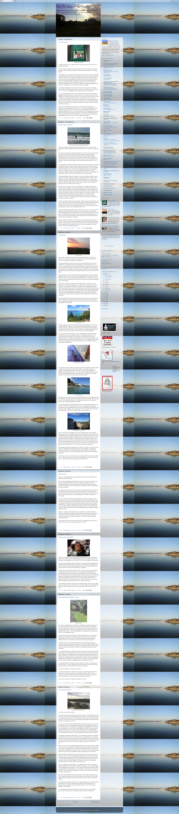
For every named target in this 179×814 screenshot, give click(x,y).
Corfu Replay (62, 235)
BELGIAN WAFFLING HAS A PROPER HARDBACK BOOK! (110, 152)
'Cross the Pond (107, 130)
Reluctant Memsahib (108, 67)
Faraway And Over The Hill (109, 148)
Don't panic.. (107, 114)
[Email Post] (84, 117)
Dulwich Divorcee (108, 70)
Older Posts (95, 802)
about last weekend (108, 147)
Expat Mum (106, 104)
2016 (105, 273)
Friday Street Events (106, 263)
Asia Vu (105, 138)
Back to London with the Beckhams (110, 234)
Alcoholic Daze (107, 60)
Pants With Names (108, 194)
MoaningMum (107, 121)
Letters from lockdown (108, 96)
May (106, 284)
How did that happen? (108, 92)
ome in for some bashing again (91, 209)
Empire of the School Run (65, 125)
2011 (105, 299)
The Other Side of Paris (109, 188)
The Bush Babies (108, 190)
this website (88, 99)
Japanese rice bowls (108, 99)
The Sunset (106, 68)
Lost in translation (108, 158)
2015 (105, 292)
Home (75, 802)
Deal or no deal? (107, 178)
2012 (105, 297)
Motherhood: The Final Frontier (111, 170)
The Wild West (106, 181)
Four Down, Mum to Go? (109, 142)
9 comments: (78, 682)
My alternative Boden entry (114, 217)
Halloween (106, 119)
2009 (105, 303)
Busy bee (105, 61)
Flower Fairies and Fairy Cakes (111, 161)
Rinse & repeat (107, 79)
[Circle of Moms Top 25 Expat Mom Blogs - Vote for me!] (111, 256)
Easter (105, 131)
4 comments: (78, 467)
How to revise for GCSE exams (110, 102)
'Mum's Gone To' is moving (109, 156)
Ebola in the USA (107, 175)
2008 (105, 305)
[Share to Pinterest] (91, 118)
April (106, 286)
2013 (105, 296)
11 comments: (78, 117)
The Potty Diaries (108, 78)
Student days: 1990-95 (113, 225)
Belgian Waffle (107, 111)
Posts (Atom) (67, 804)
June (106, 282)
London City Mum (108, 91)
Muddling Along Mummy (109, 166)
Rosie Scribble (107, 108)
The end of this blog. (108, 76)
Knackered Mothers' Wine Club (111, 63)
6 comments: (78, 228)
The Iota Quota (107, 133)
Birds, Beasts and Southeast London (68, 597)
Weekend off (106, 159)
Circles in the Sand (62, 90)
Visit (107, 250)
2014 (105, 294)
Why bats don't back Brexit (65, 537)
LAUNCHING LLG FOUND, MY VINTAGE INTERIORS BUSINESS (111, 89)
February (107, 288)
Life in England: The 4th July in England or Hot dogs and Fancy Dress (111, 140)
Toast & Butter (107, 98)
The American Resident (109, 183)
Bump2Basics (107, 74)
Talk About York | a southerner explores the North (111, 82)
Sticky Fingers (107, 101)
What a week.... (62, 474)
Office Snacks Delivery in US (109, 109)
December (107, 275)
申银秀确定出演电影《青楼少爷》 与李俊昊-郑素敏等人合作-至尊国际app (111, 84)
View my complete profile (107, 55)
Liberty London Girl (108, 87)
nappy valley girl (114, 41)
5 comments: (78, 590)
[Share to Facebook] (90, 118)
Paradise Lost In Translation (110, 180)
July (106, 280)
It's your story (105, 261)
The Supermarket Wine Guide (110, 64)
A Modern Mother (108, 186)
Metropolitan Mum (108, 95)
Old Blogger (106, 171)
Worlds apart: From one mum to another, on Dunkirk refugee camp (110, 163)
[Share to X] (89, 118)
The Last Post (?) (63, 42)
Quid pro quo (106, 112)
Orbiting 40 (106, 177)
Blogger (97, 810)
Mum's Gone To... (108, 155)
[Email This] (86, 118)
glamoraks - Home (108, 192)
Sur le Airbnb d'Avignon (64, 690)
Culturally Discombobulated (110, 118)
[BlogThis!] (87, 118)
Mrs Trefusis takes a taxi (109, 150)
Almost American (108, 174)
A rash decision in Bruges (109, 116)
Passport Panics (107, 106)
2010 (105, 301)
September (107, 279)
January (107, 290)
